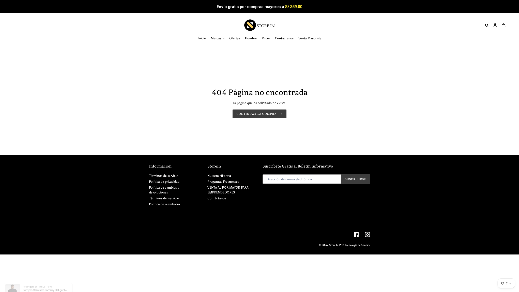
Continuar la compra (256, 113)
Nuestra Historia (219, 176)
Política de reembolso (164, 204)
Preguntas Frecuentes (223, 182)
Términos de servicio (163, 176)
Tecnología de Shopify (357, 245)
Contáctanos (216, 198)
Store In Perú (337, 245)
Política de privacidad (164, 182)
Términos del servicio (164, 198)
